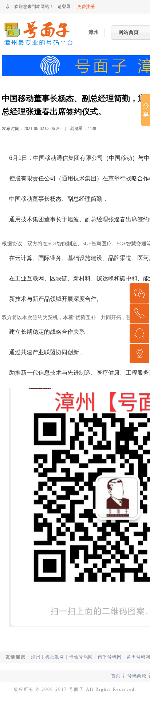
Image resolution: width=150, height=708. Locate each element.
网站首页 (128, 32)
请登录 (64, 6)
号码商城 (136, 675)
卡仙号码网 (81, 656)
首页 (116, 675)
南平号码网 (110, 656)
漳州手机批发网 (47, 656)
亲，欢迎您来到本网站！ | (50, 6)
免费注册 (86, 6)
